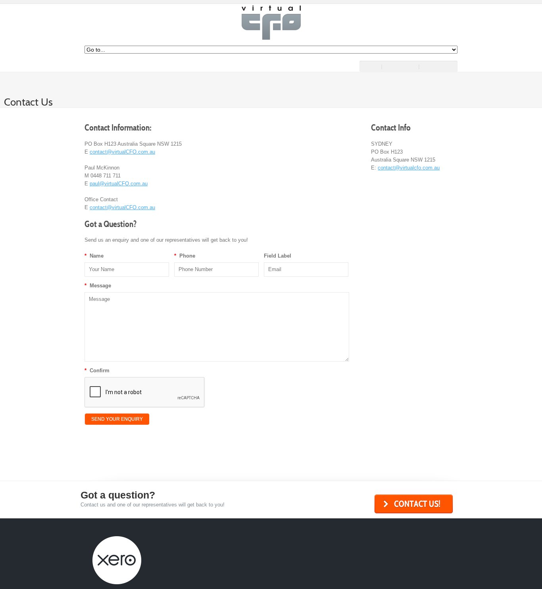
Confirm (97, 370)
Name (94, 256)
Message (98, 286)
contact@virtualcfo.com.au (409, 168)
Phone (184, 256)
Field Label (277, 256)
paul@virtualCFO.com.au (119, 184)
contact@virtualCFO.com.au (122, 152)
